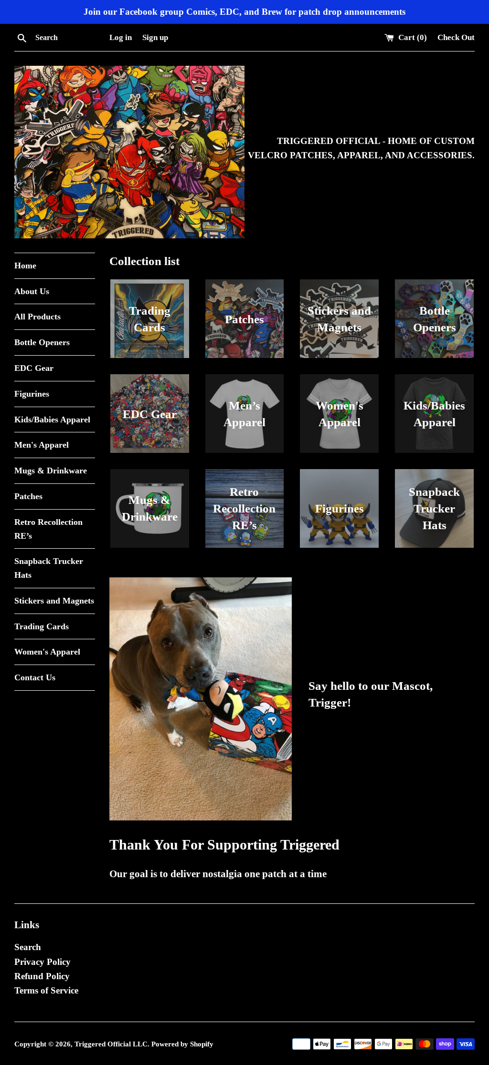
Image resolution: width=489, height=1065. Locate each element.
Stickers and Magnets (54, 600)
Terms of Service (46, 990)
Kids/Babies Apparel (52, 419)
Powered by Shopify (182, 1044)
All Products (37, 316)
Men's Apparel (41, 445)
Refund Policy (42, 976)
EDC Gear (33, 368)
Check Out (456, 37)
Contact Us (34, 677)
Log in (120, 37)
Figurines (31, 394)
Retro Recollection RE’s (48, 529)
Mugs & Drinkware (50, 470)
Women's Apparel (47, 651)
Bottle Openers (42, 342)
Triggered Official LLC (111, 1044)
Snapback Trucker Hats (48, 568)
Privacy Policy (42, 962)
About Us (31, 291)
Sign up (155, 37)
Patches (28, 496)
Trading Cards (41, 626)
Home (25, 265)
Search (27, 947)
